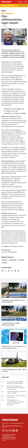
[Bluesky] (15, 271)
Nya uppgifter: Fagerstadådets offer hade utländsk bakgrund (13, 301)
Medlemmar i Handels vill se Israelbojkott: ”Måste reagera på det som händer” (15, 387)
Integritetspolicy (5, 437)
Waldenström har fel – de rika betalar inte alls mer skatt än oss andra (13, 347)
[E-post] (18, 271)
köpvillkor (14, 437)
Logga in (20, 2)
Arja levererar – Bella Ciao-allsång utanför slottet (16, 396)
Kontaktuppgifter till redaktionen (9, 434)
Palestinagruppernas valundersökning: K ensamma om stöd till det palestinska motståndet (16, 402)
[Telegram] (12, 271)
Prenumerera (22, 5)
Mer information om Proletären (9, 438)
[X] (6, 271)
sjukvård (21, 260)
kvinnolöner (13, 260)
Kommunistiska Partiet (16, 423)
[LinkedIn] (9, 271)
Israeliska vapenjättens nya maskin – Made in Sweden (14, 370)
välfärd (4, 262)
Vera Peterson (7, 13)
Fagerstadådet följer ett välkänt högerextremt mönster (10, 324)
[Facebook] (2, 271)
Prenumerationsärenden (7, 435)
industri (4, 260)
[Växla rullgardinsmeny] (26, 2)
